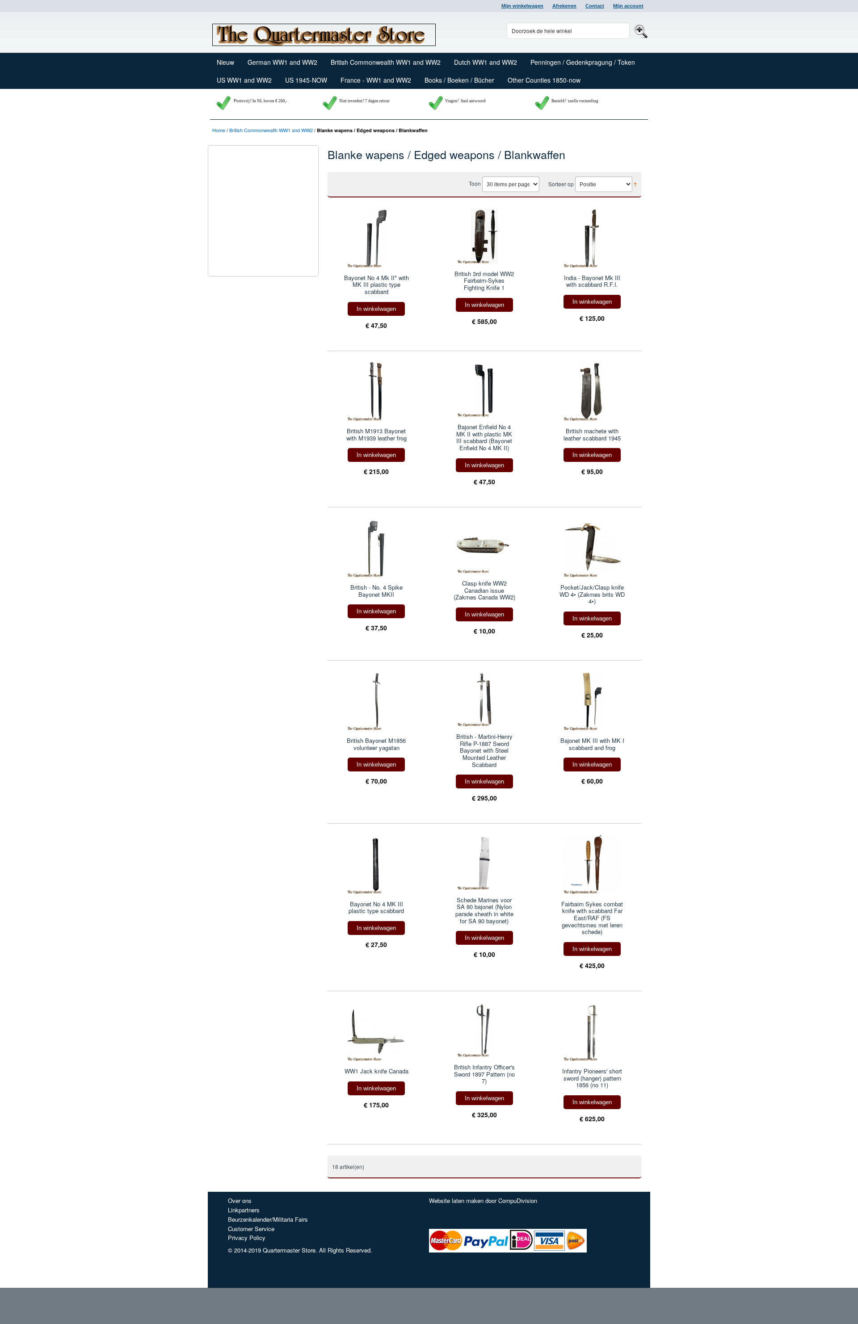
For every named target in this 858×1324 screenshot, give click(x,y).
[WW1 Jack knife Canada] (376, 1031)
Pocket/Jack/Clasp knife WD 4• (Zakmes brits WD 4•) (592, 594)
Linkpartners (244, 1210)
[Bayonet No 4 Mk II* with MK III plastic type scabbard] (376, 238)
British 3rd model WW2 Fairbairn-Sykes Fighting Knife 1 (484, 280)
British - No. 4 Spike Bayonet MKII (376, 591)
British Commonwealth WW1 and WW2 (271, 130)
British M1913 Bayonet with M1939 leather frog (376, 434)
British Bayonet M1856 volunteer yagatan (376, 744)
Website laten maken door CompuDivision (483, 1200)
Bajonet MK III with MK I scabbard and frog (592, 744)
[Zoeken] (639, 30)
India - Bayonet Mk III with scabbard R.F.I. (592, 281)
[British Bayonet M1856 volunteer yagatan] (376, 701)
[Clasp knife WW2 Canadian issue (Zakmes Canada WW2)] (484, 546)
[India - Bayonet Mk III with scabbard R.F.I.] (592, 238)
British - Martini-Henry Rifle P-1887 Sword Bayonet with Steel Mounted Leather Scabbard (484, 750)
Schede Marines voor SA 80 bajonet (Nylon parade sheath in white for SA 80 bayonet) (484, 910)
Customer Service (251, 1228)
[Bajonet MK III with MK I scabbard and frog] (592, 701)
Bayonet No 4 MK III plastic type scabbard (376, 907)
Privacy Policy (246, 1237)
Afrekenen (564, 5)
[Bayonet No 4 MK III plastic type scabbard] (376, 864)
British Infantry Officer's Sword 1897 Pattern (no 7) (484, 1074)
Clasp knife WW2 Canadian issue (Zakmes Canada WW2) (484, 590)
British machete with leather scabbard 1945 (592, 434)
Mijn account (628, 5)
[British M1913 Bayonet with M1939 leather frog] (376, 391)
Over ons (240, 1200)
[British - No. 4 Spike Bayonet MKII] (376, 548)
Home (218, 130)
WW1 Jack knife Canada (376, 1071)
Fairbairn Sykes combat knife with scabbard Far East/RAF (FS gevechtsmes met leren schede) (592, 918)
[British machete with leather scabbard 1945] (592, 391)
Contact (594, 5)
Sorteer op (561, 184)
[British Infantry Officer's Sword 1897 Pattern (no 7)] (484, 1029)
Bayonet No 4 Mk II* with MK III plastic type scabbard (376, 284)
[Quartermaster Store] (324, 32)
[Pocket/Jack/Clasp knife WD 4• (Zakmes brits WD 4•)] (592, 548)
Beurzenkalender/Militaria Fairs (268, 1219)
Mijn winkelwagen (522, 5)
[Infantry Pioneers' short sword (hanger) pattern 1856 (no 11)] (592, 1031)
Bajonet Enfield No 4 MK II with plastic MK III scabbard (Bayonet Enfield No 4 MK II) (484, 437)
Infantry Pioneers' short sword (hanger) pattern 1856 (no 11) (592, 1078)
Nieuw (225, 62)
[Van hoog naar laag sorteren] (635, 183)
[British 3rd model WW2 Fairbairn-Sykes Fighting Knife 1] (484, 236)
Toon (475, 183)
